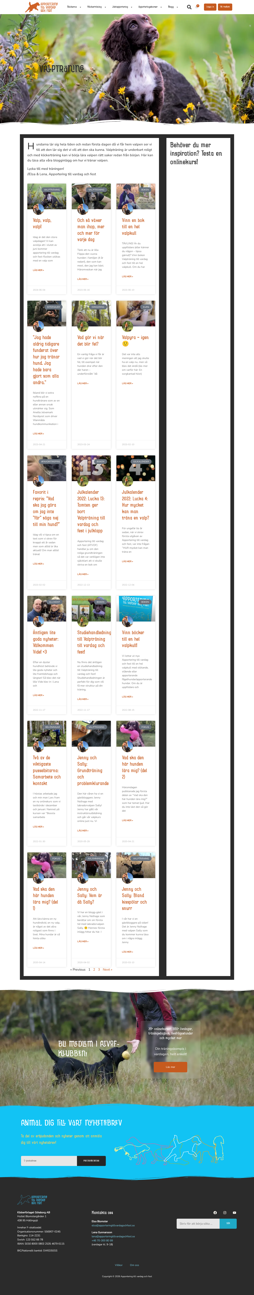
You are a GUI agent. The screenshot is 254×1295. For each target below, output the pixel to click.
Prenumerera (91, 1161)
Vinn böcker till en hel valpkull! (133, 639)
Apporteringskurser (148, 7)
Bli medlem (225, 7)
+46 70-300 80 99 (102, 1240)
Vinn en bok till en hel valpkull (133, 227)
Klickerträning (94, 7)
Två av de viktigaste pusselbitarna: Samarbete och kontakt (47, 771)
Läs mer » (38, 270)
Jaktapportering (120, 7)
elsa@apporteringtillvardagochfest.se (113, 1225)
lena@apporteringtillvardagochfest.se (113, 1236)
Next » (107, 969)
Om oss (134, 1265)
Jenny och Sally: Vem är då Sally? (89, 896)
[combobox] (198, 1224)
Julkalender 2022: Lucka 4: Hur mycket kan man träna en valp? (135, 505)
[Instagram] (225, 1212)
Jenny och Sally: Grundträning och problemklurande (92, 771)
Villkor (119, 1265)
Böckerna (72, 7)
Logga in (210, 7)
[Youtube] (234, 1212)
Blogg (171, 7)
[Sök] (190, 7)
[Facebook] (215, 1212)
